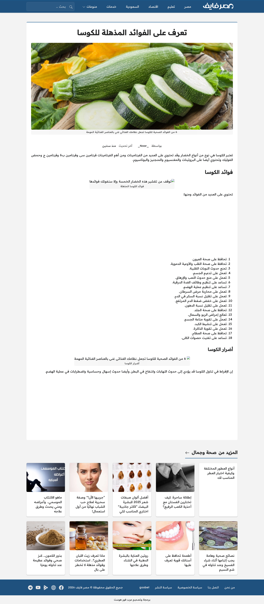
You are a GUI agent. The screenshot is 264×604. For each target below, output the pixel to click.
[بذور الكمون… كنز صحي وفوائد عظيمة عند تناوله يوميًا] (45, 548)
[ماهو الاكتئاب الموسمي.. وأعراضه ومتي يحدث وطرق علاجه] (45, 490)
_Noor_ (143, 146)
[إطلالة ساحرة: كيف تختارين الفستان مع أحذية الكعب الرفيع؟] (175, 490)
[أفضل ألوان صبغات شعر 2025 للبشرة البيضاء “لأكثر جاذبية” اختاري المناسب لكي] (132, 490)
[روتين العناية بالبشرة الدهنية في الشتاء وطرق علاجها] (132, 548)
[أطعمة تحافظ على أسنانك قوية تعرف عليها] (175, 548)
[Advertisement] (132, 227)
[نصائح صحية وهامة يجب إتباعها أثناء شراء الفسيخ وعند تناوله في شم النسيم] (218, 548)
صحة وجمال (204, 452)
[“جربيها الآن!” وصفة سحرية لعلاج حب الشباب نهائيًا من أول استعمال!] (89, 490)
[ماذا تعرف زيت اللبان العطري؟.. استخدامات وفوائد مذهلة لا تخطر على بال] (89, 548)
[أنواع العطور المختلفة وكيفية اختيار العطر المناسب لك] (218, 490)
